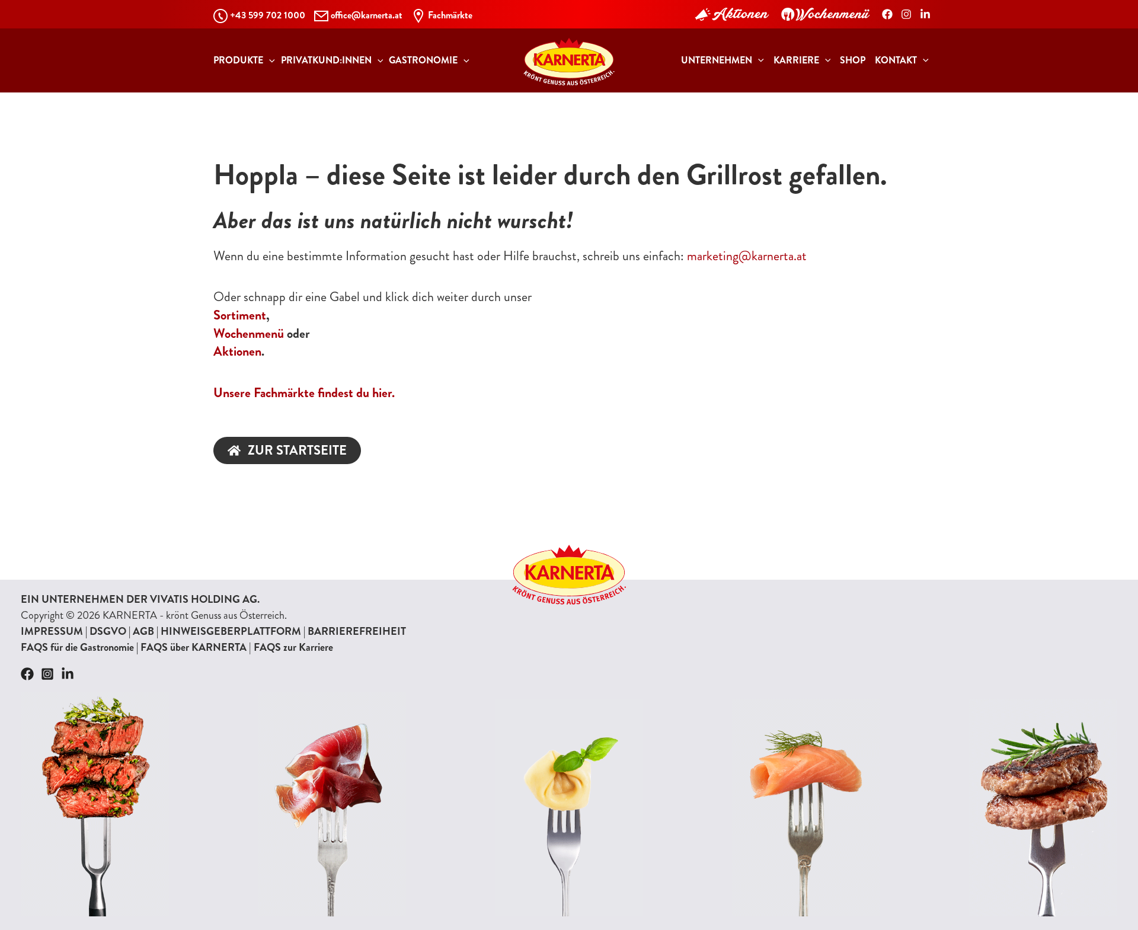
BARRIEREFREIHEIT (357, 631)
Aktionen (237, 351)
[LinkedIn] (925, 14)
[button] (269, 60)
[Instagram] (906, 14)
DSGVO (107, 631)
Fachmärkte (450, 15)
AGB (143, 631)
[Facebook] (887, 14)
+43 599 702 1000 (267, 15)
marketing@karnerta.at (747, 256)
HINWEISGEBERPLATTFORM (231, 631)
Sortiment (239, 315)
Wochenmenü (248, 333)
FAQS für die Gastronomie (77, 647)
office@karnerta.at (366, 15)
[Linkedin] (67, 673)
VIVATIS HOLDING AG (203, 599)
